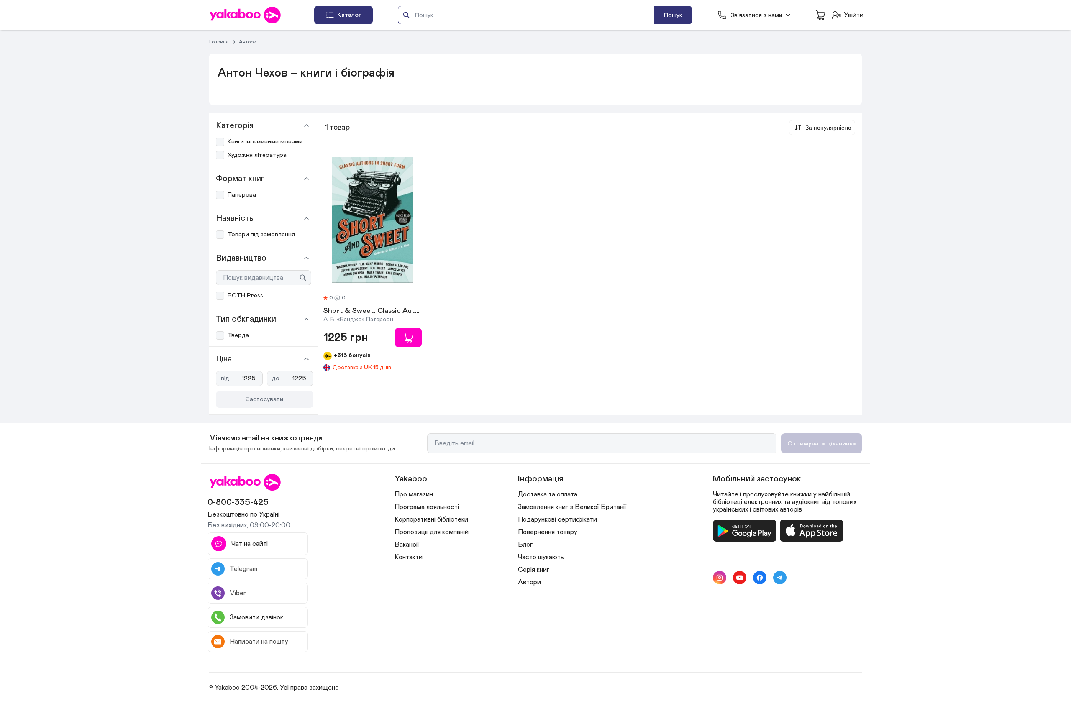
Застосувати (264, 399)
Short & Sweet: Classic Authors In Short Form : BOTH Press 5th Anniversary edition (372, 311)
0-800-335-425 (238, 502)
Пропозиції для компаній (432, 532)
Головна (219, 41)
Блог (525, 544)
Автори (247, 41)
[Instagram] (719, 577)
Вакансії (407, 544)
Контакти (409, 557)
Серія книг (533, 569)
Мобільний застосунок (757, 479)
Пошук (673, 15)
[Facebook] (759, 577)
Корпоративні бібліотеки (431, 519)
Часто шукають (541, 557)
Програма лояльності (427, 507)
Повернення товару (547, 532)
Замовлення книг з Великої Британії (572, 507)
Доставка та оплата (547, 494)
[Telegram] (780, 577)
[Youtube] (739, 577)
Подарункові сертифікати (557, 519)
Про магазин (414, 494)
